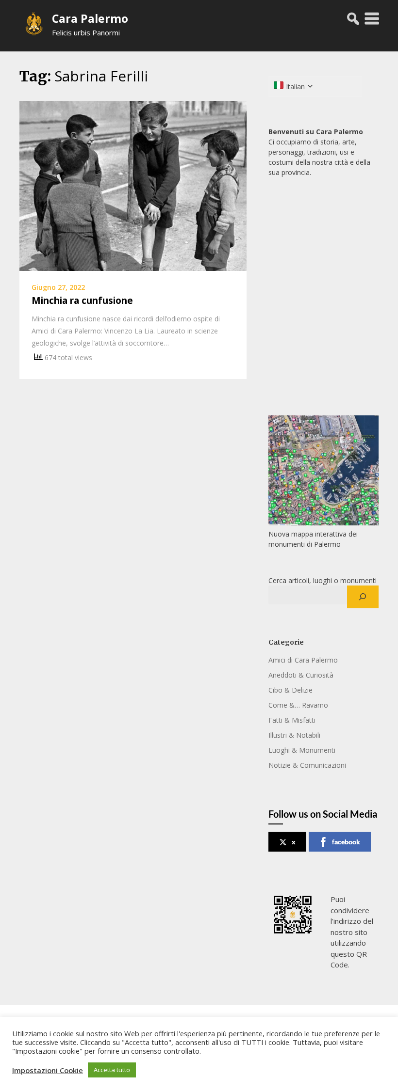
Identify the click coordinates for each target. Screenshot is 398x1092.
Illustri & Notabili (294, 735)
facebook (346, 842)
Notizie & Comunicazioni (307, 765)
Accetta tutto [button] (112, 1069)
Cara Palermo (90, 18)
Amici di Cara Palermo (303, 660)
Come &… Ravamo (298, 705)
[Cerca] (363, 597)
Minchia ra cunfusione (82, 300)
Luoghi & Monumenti (301, 750)
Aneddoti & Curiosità (300, 675)
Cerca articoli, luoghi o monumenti (322, 580)
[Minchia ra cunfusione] (133, 185)
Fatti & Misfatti (291, 720)
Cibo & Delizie (290, 690)
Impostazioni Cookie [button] (47, 1070)
